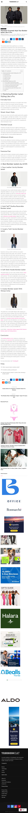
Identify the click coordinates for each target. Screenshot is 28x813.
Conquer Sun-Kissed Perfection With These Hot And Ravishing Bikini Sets (13, 423)
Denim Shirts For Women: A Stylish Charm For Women (14, 389)
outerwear (9, 340)
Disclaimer (4, 780)
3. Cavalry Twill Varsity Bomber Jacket (11, 85)
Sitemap (3, 797)
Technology (4, 768)
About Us (4, 778)
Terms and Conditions (6, 782)
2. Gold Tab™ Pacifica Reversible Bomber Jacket (13, 83)
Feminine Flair (6, 79)
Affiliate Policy (5, 791)
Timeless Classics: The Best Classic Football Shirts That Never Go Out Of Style (13, 446)
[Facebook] (8, 806)
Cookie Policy (4, 793)
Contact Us (4, 783)
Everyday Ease (7, 74)
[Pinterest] (19, 806)
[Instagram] (15, 806)
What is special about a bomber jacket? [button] (11, 367)
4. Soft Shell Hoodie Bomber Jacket (10, 86)
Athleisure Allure (7, 78)
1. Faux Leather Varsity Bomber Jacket (11, 82)
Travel (3, 770)
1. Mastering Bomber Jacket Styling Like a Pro (11, 73)
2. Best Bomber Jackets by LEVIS (9, 81)
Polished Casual (7, 77)
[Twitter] (12, 806)
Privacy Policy (4, 790)
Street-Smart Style (7, 75)
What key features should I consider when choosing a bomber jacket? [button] (13, 373)
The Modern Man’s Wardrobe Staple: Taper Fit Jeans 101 (14, 396)
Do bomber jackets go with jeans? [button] (9, 369)
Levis (5, 28)
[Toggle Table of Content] (20, 71)
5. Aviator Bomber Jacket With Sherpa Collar (12, 87)
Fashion (2, 28)
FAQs (5, 90)
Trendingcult (15, 361)
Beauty (3, 766)
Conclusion (6, 89)
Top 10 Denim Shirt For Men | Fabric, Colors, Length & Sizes (13, 469)
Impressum (4, 795)
